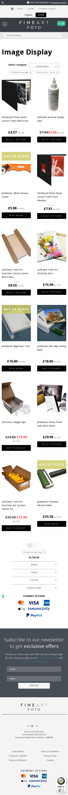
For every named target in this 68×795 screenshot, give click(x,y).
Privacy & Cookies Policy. (34, 661)
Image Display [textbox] (46, 66)
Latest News (18, 751)
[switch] (61, 790)
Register (29, 14)
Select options (16, 139)
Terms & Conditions (48, 657)
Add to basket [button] (51, 368)
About (20, 8)
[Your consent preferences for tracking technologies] (3, 596)
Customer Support (47, 8)
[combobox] (44, 65)
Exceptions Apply (58, 2)
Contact (30, 8)
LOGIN (41, 14)
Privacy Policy (50, 755)
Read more (16, 215)
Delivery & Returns (18, 760)
